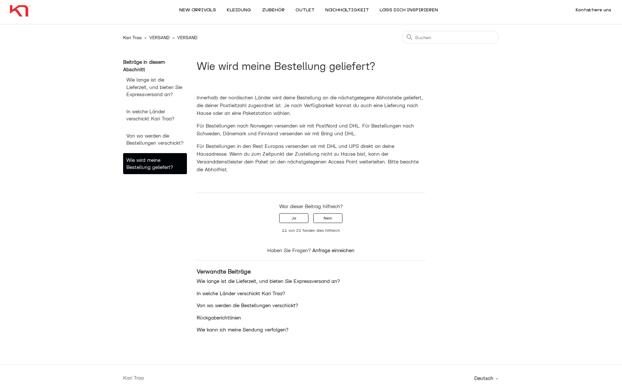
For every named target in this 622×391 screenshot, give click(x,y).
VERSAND (159, 37)
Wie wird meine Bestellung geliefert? (149, 163)
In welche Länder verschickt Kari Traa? (150, 115)
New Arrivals (197, 10)
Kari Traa (132, 37)
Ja (294, 218)
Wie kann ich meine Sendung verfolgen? (242, 329)
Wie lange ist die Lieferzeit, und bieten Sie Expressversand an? (154, 87)
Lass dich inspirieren (409, 10)
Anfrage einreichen (333, 250)
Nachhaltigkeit (347, 10)
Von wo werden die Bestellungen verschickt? (154, 139)
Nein (328, 218)
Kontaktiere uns (593, 10)
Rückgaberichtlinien (219, 317)
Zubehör (273, 10)
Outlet (305, 10)
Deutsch (484, 378)
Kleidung (239, 10)
